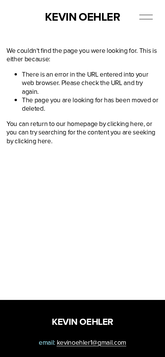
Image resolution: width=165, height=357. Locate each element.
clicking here (125, 123)
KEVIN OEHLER (82, 17)
